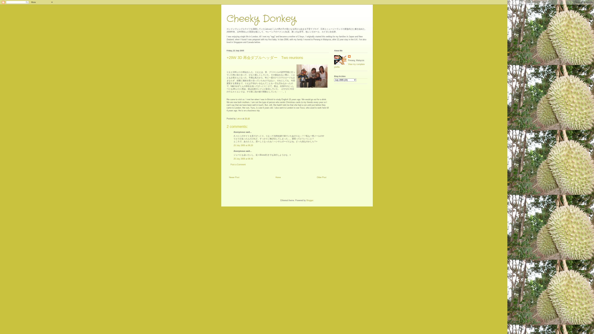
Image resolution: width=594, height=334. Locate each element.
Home (278, 177)
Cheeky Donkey (261, 19)
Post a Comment (238, 164)
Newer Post (234, 177)
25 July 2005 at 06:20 (243, 145)
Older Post (321, 177)
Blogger (309, 200)
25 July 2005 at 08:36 (243, 159)
